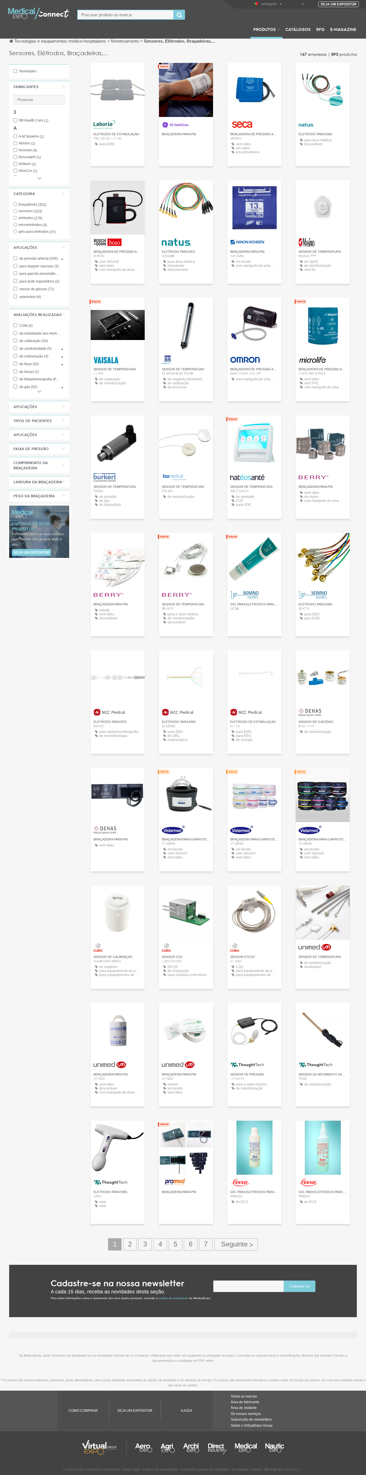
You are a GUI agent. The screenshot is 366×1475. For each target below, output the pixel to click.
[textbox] (125, 15)
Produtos (264, 29)
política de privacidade (173, 1298)
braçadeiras (32, 204)
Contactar (186, 72)
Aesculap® (30, 157)
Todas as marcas (244, 1396)
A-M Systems (31, 136)
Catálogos (298, 29)
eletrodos (30, 218)
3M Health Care (33, 120)
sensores (30, 211)
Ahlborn (27, 164)
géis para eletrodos (37, 232)
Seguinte (236, 1244)
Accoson (28, 150)
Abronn (27, 143)
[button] (39, 86)
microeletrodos (33, 225)
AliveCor (28, 171)
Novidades (27, 71)
